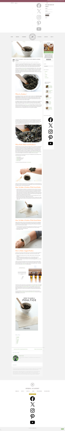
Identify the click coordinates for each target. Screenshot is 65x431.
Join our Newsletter (32, 394)
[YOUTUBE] (39, 31)
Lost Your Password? (47, 13)
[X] (50, 128)
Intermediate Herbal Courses (31, 291)
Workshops (17, 36)
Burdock (18, 160)
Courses (12, 36)
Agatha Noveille (21, 355)
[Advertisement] (28, 114)
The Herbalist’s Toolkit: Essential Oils (36, 285)
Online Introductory (23, 291)
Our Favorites (46, 77)
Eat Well (46, 76)
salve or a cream (27, 104)
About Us (52, 36)
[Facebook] (50, 122)
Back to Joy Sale (52, 0)
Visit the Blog (39, 36)
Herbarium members (26, 286)
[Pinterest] (50, 140)
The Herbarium (24, 36)
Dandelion (18, 159)
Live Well (46, 74)
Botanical (46, 71)
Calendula (18, 158)
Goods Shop (46, 36)
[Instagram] (50, 134)
